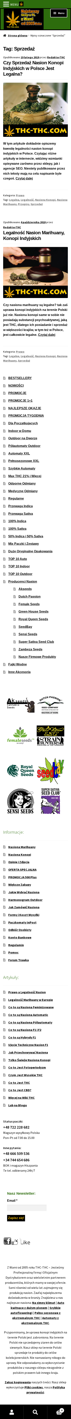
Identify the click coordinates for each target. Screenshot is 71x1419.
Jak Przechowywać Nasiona (28, 1052)
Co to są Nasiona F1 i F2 (24, 1030)
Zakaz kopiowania (18, 1382)
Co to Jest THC (19, 1083)
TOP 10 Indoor (19, 566)
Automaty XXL (19, 453)
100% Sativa (17, 528)
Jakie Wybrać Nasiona (23, 892)
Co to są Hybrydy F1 (22, 1037)
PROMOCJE (17, 393)
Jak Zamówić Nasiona (23, 907)
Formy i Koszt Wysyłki (23, 915)
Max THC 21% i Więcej (24, 476)
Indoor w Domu (19, 431)
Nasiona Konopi (45, 200)
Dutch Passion (30, 596)
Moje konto (12, 1412)
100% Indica (17, 521)
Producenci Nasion (22, 581)
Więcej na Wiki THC (21, 1098)
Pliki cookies (33, 1387)
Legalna (14, 200)
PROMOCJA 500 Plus (22, 877)
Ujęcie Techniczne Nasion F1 (28, 1045)
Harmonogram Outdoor (25, 900)
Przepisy (23, 204)
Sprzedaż (37, 204)
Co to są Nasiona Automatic (28, 1015)
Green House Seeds (34, 611)
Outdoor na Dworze (22, 438)
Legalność (27, 200)
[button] (6, 4)
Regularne (16, 498)
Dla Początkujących (23, 423)
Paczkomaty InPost (22, 922)
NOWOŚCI (16, 385)
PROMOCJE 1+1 (20, 400)
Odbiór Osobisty (19, 930)
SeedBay (25, 626)
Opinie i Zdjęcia (18, 862)
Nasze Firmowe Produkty (37, 656)
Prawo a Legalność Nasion (27, 992)
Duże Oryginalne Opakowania (30, 551)
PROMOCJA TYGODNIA (26, 415)
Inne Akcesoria (19, 672)
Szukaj (35, 1412)
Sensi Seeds (28, 634)
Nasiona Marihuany (22, 847)
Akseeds (25, 589)
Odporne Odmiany (22, 483)
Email (12, 1200)
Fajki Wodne (17, 664)
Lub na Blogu (17, 1105)
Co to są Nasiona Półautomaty (30, 1022)
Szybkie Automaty (21, 468)
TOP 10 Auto (17, 559)
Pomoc (13, 952)
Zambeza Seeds (30, 649)
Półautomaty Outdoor (24, 446)
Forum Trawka (18, 960)
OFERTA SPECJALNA (22, 869)
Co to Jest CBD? (19, 1090)
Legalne (14, 356)
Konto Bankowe (19, 937)
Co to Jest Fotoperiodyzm (27, 1067)
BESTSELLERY (20, 378)
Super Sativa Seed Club (36, 641)
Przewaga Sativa (20, 513)
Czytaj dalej (24, 178)
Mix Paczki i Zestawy (23, 543)
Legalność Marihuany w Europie (30, 1000)
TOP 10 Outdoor (20, 574)
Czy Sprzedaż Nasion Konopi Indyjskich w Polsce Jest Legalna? (33, 68)
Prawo (20, 195)
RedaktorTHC (56, 57)
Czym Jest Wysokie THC (25, 1075)
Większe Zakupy (19, 884)
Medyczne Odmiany (23, 491)
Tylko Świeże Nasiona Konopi (29, 1060)
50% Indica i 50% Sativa (25, 536)
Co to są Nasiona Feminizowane (31, 1007)
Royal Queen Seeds (33, 619)
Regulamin (16, 945)
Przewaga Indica (20, 506)
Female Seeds (29, 604)
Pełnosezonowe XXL (23, 461)
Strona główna (17, 35)
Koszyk (54, 1409)
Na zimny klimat (43, 1303)
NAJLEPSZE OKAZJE (24, 408)
